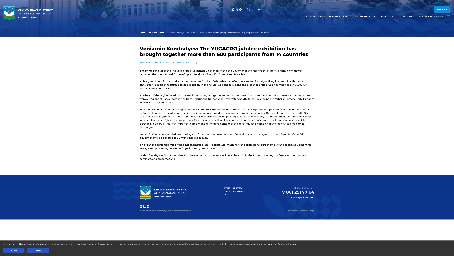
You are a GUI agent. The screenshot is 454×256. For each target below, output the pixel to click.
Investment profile (340, 17)
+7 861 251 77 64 (297, 192)
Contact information (431, 17)
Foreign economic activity (184, 62)
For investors (386, 17)
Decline (38, 250)
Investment (165, 62)
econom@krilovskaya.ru (302, 198)
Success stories (407, 17)
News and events (316, 17)
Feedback (442, 9)
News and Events (156, 33)
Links (226, 195)
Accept (14, 250)
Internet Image (307, 211)
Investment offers (364, 17)
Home (142, 33)
